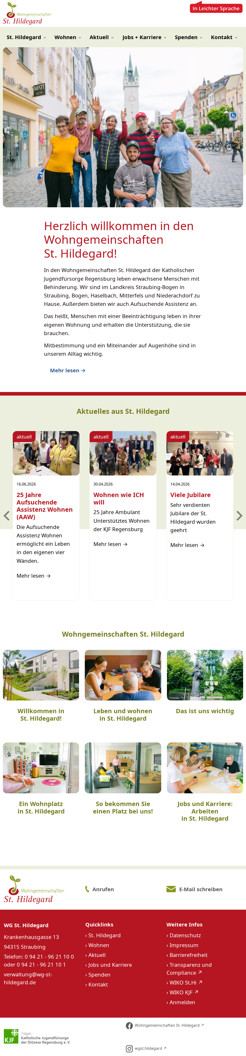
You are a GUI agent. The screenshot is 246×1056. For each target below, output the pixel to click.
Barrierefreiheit (189, 954)
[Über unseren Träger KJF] (61, 1036)
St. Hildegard (104, 935)
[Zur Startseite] (27, 13)
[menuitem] (26, 37)
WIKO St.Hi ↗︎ (186, 982)
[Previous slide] (7, 515)
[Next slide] (239, 515)
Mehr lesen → (68, 370)
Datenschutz (185, 935)
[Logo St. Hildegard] (41, 889)
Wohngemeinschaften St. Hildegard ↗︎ (169, 1025)
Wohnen (98, 945)
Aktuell (97, 954)
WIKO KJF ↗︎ (184, 992)
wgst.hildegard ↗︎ (151, 1048)
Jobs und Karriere (110, 964)
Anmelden (182, 1002)
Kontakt (98, 984)
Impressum (184, 945)
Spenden (99, 974)
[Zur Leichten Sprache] (216, 13)
